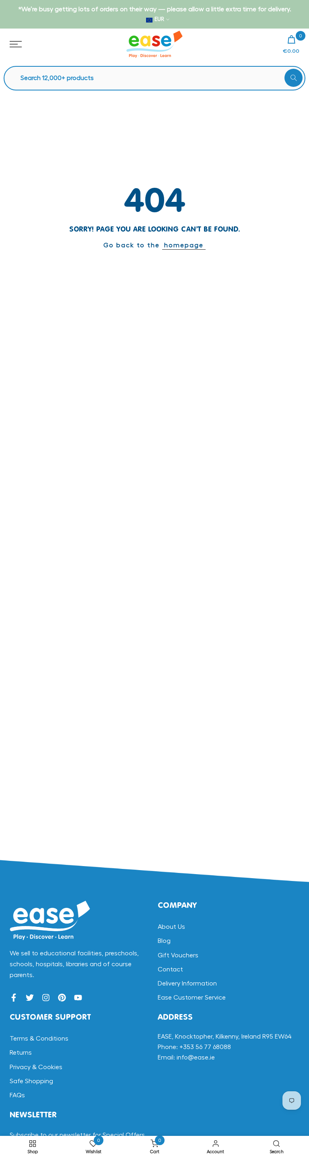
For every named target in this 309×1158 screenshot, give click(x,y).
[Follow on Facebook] (14, 998)
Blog (164, 941)
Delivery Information (187, 983)
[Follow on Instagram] (46, 998)
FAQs (17, 1095)
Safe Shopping (31, 1081)
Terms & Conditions (39, 1038)
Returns (21, 1052)
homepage (184, 245)
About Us (171, 927)
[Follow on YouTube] (78, 998)
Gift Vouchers (178, 955)
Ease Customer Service (192, 997)
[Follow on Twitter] (30, 998)
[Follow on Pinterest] (62, 998)
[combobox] (158, 78)
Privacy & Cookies (36, 1067)
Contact (170, 969)
